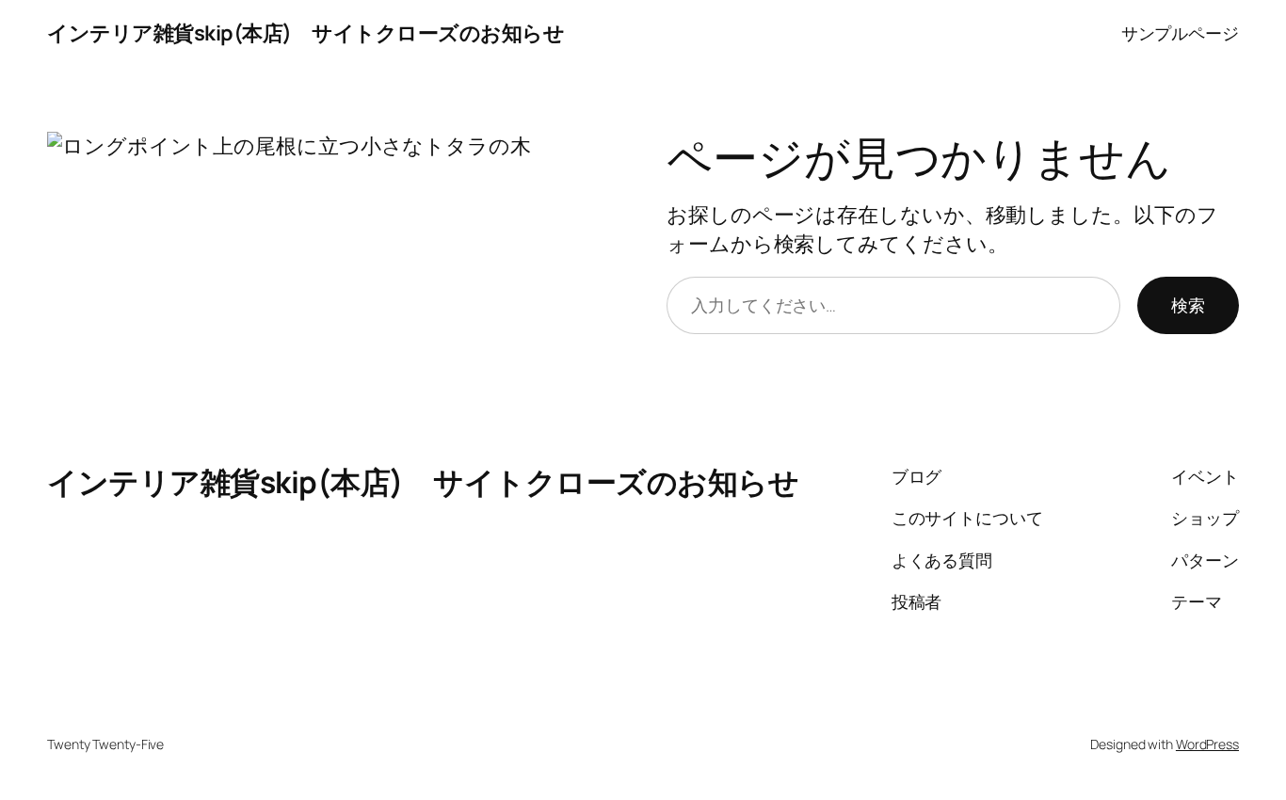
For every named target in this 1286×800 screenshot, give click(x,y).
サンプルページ (1180, 33)
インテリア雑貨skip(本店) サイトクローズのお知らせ (305, 33)
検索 (1188, 305)
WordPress (1207, 744)
